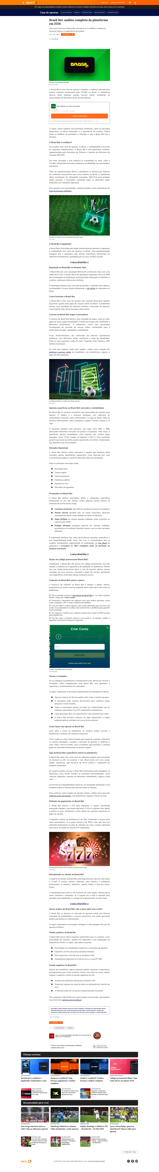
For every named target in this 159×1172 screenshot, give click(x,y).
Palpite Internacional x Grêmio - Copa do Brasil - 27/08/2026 (99, 1141)
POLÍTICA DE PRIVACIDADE (96, 1161)
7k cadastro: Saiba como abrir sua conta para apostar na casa (70, 1092)
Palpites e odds (25, 1124)
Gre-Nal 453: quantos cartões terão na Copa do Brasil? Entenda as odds (39, 1141)
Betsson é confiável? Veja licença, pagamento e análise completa (63, 1080)
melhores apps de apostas (60, 796)
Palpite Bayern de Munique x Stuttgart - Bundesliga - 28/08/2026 (69, 1141)
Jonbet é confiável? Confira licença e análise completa (92, 1079)
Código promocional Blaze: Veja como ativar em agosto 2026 (123, 1079)
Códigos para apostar (116, 1075)
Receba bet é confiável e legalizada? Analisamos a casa (33, 1079)
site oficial (91, 288)
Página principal (31, 2)
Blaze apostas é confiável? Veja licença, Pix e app (39, 1092)
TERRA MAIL (104, 2)
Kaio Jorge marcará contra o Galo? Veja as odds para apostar (34, 1127)
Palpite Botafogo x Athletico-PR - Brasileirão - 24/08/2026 (94, 1127)
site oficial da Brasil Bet (83, 595)
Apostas (70, 1028)
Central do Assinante (117, 2)
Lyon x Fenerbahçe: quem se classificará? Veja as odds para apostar (123, 1129)
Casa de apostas (59, 1028)
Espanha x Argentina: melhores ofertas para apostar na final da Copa (99, 1092)
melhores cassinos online (60, 352)
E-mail (130, 2)
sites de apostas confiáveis (60, 191)
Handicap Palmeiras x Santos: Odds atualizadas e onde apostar (64, 1127)
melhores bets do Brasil (71, 1000)
